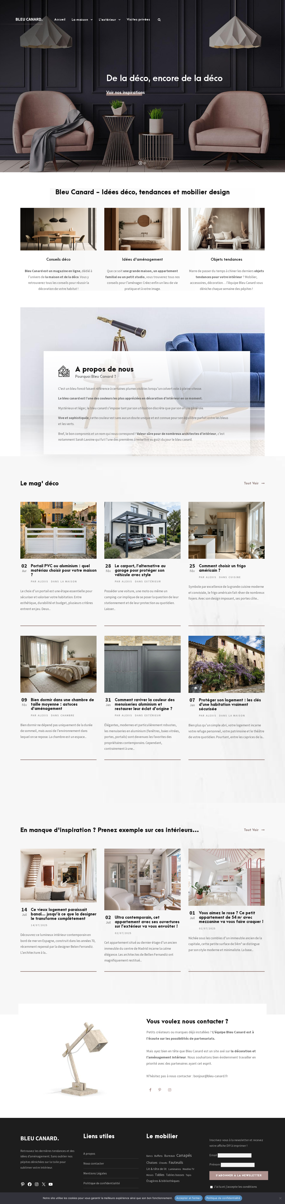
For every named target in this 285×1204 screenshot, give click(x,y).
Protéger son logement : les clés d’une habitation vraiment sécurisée (230, 704)
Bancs (149, 1156)
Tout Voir (251, 483)
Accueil (60, 19)
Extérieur (152, 581)
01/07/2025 (207, 928)
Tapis (188, 1175)
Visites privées (138, 19)
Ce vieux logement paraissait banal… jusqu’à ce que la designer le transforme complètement (63, 914)
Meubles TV (188, 1169)
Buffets (158, 1156)
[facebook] (150, 1090)
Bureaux (169, 1156)
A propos (89, 1153)
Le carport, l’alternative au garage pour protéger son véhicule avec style (140, 570)
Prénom (214, 1164)
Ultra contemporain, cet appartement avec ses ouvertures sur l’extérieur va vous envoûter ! (147, 922)
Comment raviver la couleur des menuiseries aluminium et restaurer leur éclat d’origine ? (145, 704)
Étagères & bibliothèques (163, 1181)
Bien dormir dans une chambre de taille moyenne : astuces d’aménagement (62, 704)
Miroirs (149, 1175)
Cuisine (235, 577)
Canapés (184, 1155)
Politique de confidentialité (101, 1183)
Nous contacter (93, 1163)
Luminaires (174, 1169)
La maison (80, 19)
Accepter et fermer (188, 1198)
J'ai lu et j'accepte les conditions (235, 1187)
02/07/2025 (123, 933)
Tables (159, 1174)
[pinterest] (159, 1090)
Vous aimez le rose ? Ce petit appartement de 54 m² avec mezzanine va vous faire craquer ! (231, 917)
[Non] (280, 1198)
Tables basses (175, 1175)
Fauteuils (176, 1162)
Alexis (43, 581)
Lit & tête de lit (156, 1169)
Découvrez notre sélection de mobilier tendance (142, 96)
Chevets (163, 1163)
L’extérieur (107, 19)
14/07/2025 (39, 925)
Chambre (67, 715)
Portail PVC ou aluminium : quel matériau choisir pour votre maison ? (64, 570)
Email (213, 1155)
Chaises (151, 1162)
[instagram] (169, 1090)
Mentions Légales (95, 1173)
